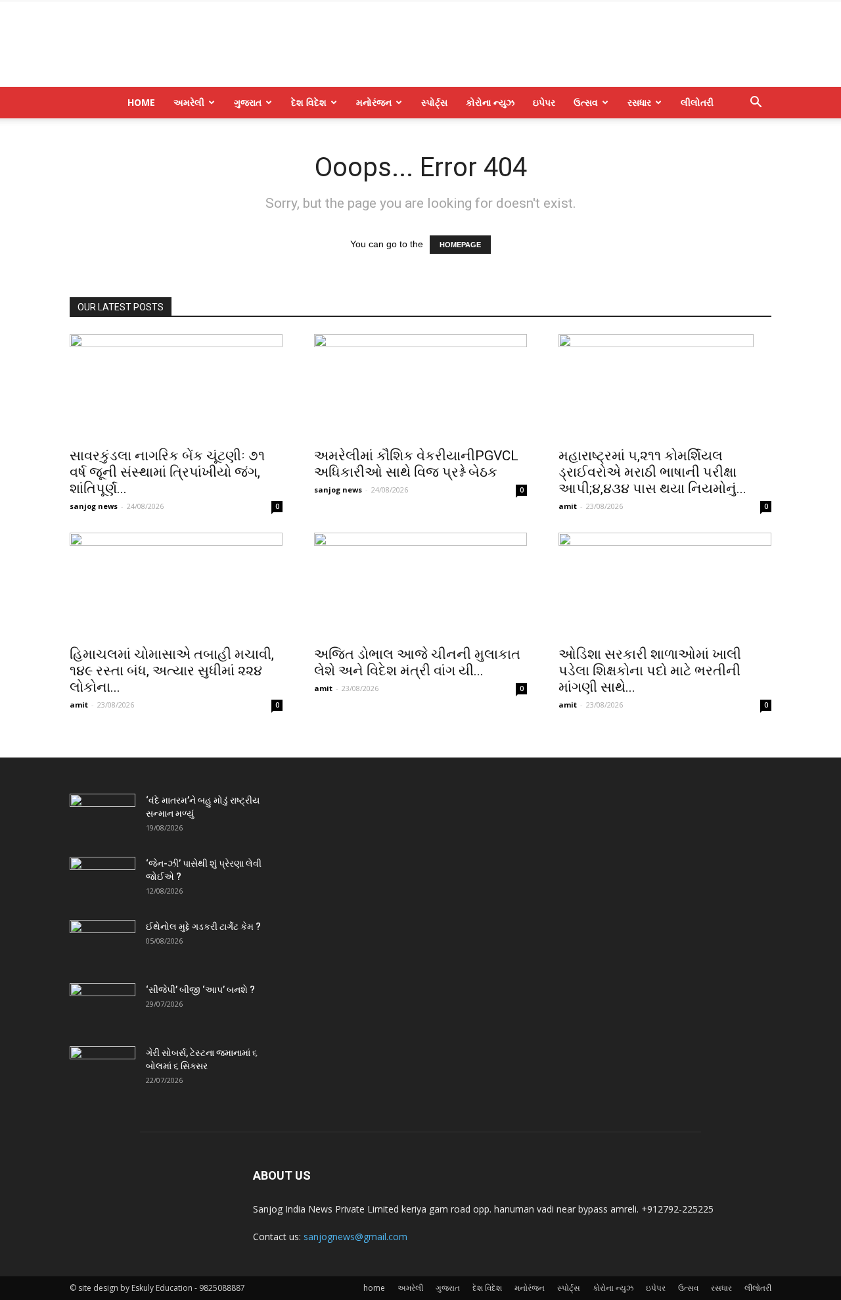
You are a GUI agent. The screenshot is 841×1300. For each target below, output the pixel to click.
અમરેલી (188, 102)
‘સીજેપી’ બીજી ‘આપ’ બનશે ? (200, 989)
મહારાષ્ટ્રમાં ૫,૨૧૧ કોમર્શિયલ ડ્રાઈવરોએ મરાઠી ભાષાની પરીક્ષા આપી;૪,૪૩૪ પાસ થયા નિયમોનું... (652, 472)
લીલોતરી (697, 102)
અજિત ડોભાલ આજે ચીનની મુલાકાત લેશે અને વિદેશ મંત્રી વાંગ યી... (417, 662)
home (141, 102)
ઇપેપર (544, 102)
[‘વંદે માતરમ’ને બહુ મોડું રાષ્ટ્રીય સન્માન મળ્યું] (102, 817)
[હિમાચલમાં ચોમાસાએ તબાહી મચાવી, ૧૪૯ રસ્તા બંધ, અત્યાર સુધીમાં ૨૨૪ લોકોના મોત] (176, 585)
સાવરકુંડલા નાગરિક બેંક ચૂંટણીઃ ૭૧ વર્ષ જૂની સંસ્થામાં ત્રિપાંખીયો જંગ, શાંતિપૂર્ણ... (167, 472)
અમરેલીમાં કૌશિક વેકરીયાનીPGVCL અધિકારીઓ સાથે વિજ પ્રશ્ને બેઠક (416, 464)
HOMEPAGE (460, 245)
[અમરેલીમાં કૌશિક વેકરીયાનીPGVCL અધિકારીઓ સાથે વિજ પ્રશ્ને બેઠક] (420, 386)
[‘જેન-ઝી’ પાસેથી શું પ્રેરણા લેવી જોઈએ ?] (102, 880)
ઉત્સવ (586, 102)
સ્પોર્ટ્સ (434, 102)
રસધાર (639, 102)
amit (567, 506)
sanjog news (94, 506)
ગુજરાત (247, 102)
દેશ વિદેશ (309, 102)
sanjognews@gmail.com (355, 1236)
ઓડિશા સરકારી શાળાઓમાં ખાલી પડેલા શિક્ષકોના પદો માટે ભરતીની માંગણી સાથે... (649, 670)
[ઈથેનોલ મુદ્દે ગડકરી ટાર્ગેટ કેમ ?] (102, 943)
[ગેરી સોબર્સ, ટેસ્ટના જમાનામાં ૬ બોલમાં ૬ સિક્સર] (102, 1069)
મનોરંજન (374, 102)
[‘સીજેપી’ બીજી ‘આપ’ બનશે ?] (102, 1006)
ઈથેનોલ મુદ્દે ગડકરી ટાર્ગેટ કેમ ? (203, 926)
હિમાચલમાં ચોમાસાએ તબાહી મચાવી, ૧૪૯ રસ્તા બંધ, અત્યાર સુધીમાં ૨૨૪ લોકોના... (172, 670)
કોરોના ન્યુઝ (490, 102)
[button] (755, 103)
